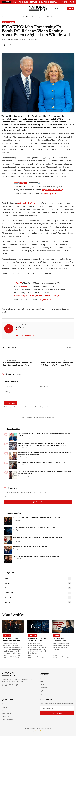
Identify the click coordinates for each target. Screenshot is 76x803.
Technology (44, 687)
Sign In (70, 8)
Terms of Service (7, 716)
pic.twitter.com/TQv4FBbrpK (47, 296)
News (41, 678)
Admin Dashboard (7, 720)
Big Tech (42, 691)
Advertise (5, 710)
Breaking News (14, 17)
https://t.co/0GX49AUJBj (52, 190)
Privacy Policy (6, 713)
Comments (69, 347)
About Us (5, 704)
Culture (42, 684)
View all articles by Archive (26, 335)
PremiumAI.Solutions (41, 731)
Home (3, 17)
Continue (12, 403)
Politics (42, 681)
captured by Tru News (26, 203)
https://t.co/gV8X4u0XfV (24, 296)
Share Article (10, 45)
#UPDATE (18, 283)
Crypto (42, 694)
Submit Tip (56, 8)
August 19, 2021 (49, 194)
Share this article (11, 347)
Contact (4, 707)
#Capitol (23, 183)
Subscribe (39, 502)
